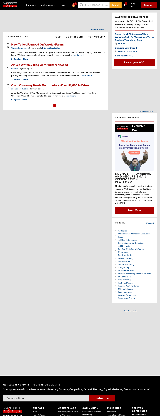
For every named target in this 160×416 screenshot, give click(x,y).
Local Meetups (125, 292)
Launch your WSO (134, 62)
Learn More (134, 210)
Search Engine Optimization (130, 242)
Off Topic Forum (125, 288)
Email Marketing (125, 255)
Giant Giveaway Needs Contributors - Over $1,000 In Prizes (50, 85)
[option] (134, 168)
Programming (124, 279)
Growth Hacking (125, 258)
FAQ (35, 411)
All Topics (122, 230)
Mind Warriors (124, 276)
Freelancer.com (139, 414)
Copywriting (124, 267)
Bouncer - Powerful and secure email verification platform (133, 177)
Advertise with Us (97, 29)
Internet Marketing (51, 48)
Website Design (125, 282)
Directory (111, 411)
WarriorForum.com (127, 50)
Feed (58, 36)
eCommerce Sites (126, 270)
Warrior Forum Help (127, 295)
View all (150, 223)
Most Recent (74, 36)
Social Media (124, 261)
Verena (121, 43)
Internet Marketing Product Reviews (134, 273)
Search (115, 5)
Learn (63, 4)
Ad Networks (124, 246)
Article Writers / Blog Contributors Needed (39, 65)
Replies (16, 59)
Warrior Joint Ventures (128, 285)
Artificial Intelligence (127, 239)
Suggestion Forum (126, 298)
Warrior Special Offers (68, 411)
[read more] (78, 55)
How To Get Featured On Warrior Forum (37, 44)
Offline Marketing (126, 264)
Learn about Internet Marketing (91, 413)
